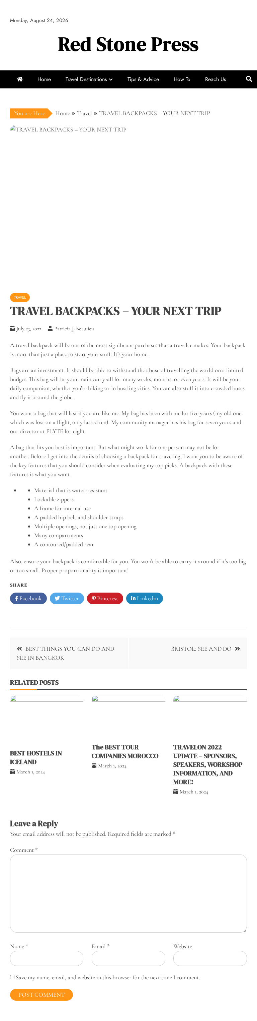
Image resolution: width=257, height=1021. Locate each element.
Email (101, 946)
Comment (24, 850)
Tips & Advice (143, 79)
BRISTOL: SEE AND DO (201, 648)
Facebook (30, 598)
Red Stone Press (128, 44)
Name (19, 946)
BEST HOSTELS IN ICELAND (36, 757)
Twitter (69, 598)
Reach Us (215, 79)
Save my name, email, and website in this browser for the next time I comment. (108, 977)
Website (182, 946)
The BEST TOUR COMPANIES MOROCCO (125, 751)
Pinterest (107, 598)
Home (44, 79)
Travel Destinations (86, 79)
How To (182, 79)
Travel (20, 297)
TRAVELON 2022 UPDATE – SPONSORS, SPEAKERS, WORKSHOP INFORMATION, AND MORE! (207, 764)
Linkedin (147, 598)
